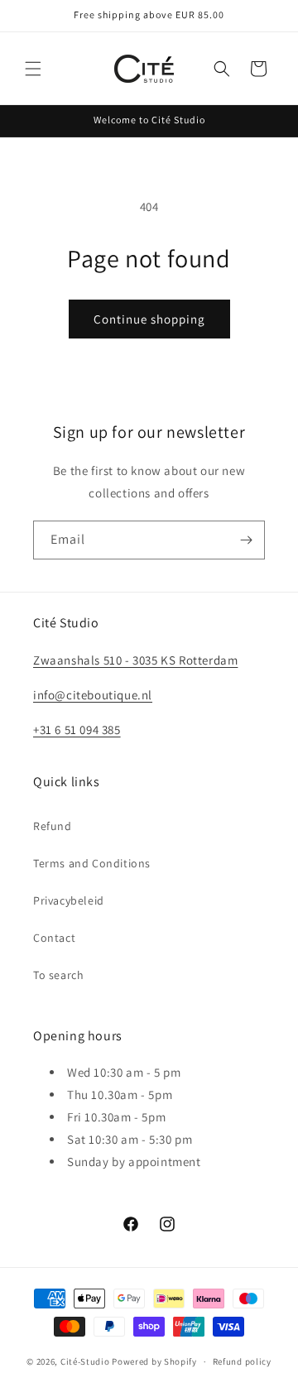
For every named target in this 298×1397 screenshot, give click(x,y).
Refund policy (242, 1361)
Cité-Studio (85, 1361)
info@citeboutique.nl (92, 695)
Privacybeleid (68, 900)
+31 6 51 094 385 (77, 729)
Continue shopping (149, 319)
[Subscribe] (246, 540)
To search (58, 974)
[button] (33, 68)
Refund (52, 826)
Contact (54, 937)
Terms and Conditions (92, 863)
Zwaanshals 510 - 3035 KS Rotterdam (135, 660)
